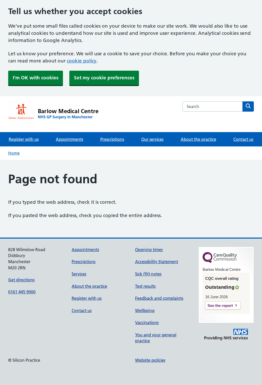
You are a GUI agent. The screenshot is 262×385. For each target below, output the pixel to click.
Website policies (150, 360)
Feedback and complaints (159, 298)
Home (14, 153)
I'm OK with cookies (35, 78)
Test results (145, 286)
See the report (220, 305)
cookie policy (81, 61)
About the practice (198, 139)
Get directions (21, 279)
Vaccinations (147, 322)
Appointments (69, 139)
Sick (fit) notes (148, 273)
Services (79, 273)
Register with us (24, 139)
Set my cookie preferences (104, 78)
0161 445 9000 (22, 291)
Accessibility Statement (156, 261)
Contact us (243, 139)
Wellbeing (145, 310)
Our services (152, 139)
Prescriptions (112, 139)
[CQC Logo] (220, 262)
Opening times (149, 249)
